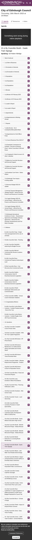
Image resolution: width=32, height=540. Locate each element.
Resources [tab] (16, 21)
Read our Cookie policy (7, 529)
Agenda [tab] (5, 21)
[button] (24, 3)
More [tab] (25, 21)
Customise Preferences (16, 533)
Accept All (16, 537)
